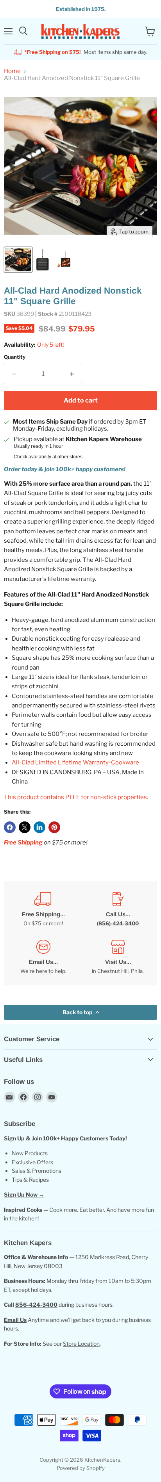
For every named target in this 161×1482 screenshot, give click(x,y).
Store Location (81, 1343)
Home (12, 71)
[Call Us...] (117, 909)
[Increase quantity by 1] (72, 374)
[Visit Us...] (117, 957)
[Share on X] (24, 827)
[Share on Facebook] (10, 827)
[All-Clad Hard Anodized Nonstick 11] (18, 259)
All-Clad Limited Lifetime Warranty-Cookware (75, 762)
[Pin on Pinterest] (54, 827)
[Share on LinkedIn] (39, 827)
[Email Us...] (43, 957)
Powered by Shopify (81, 1468)
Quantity (14, 357)
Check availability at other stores (48, 457)
